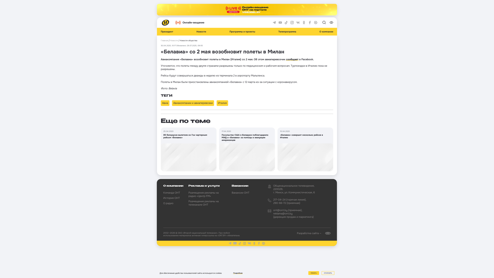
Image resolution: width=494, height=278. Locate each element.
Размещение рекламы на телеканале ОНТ (203, 203)
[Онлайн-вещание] (247, 9)
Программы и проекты (242, 31)
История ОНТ (171, 198)
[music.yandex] (315, 22)
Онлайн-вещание (193, 22)
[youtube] (280, 22)
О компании (326, 31)
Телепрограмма (287, 31)
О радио (168, 203)
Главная (164, 40)
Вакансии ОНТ (240, 192)
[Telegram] (274, 22)
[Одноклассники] (304, 22)
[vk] (298, 22)
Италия (222, 103)
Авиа (165, 103)
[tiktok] (286, 22)
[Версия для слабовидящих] (331, 22)
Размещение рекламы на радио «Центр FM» (203, 194)
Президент (167, 31)
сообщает (292, 59)
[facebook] (309, 22)
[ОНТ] (165, 22)
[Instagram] (292, 22)
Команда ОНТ (171, 192)
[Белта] (326, 233)
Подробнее (237, 273)
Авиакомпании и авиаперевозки (193, 103)
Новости (201, 31)
